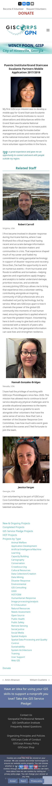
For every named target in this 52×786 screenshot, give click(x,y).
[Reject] (48, 770)
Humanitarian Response (23, 598)
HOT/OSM (16, 594)
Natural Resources (20, 608)
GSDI (13, 591)
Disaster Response (20, 580)
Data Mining (17, 577)
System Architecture (21, 650)
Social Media (17, 632)
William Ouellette (38, 680)
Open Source (17, 615)
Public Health (18, 618)
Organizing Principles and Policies (26, 735)
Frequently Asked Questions (26, 726)
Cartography (17, 559)
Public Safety (17, 622)
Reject (23, 781)
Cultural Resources (20, 570)
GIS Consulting (18, 587)
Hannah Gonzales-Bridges (26, 382)
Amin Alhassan (11, 680)
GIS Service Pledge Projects (18, 531)
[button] (48, 30)
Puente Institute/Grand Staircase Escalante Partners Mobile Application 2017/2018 (26, 68)
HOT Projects (10, 535)
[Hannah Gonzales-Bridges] (26, 358)
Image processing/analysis (24, 601)
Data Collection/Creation (23, 573)
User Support (18, 657)
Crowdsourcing (19, 566)
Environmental (18, 584)
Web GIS (15, 660)
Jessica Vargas (26, 487)
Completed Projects (13, 527)
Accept (13, 781)
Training (15, 653)
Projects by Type (12, 538)
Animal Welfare (19, 542)
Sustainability (18, 646)
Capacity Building (20, 556)
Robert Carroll (26, 224)
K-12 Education (18, 604)
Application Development (24, 546)
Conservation (18, 563)
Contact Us (26, 715)
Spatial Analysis (19, 636)
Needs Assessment (20, 611)
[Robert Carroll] (26, 197)
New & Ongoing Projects (16, 523)
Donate (7, 668)
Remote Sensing (19, 625)
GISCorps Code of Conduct (26, 739)
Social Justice (17, 629)
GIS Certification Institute (26, 722)
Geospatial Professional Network (26, 718)
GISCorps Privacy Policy (26, 743)
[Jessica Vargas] (26, 460)
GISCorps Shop (26, 747)
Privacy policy (36, 781)
